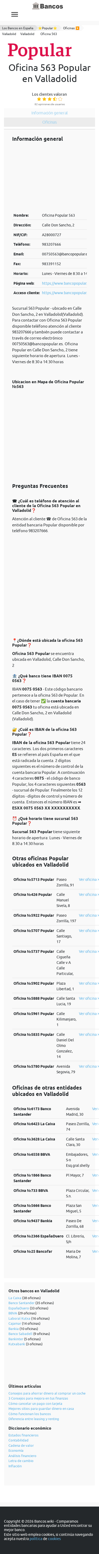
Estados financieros (23, 1435)
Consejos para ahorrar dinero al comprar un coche (47, 1393)
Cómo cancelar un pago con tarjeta (35, 1403)
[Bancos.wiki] (47, 6)
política (36, 1539)
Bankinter (15, 1339)
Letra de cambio (21, 1461)
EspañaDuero (18, 1308)
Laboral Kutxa (19, 1318)
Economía (15, 1450)
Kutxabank (16, 1344)
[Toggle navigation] (14, 14)
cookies (54, 1539)
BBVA (12, 1313)
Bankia (13, 1329)
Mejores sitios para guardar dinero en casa (41, 1408)
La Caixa (14, 1298)
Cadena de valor (21, 1445)
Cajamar (14, 1323)
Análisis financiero (22, 1456)
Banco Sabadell (20, 1334)
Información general (49, 112)
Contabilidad (18, 1440)
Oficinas (49, 122)
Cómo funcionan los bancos (29, 1414)
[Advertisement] (49, 177)
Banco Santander (21, 1303)
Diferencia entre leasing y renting (33, 1419)
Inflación (15, 1466)
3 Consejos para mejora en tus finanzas (38, 1398)
